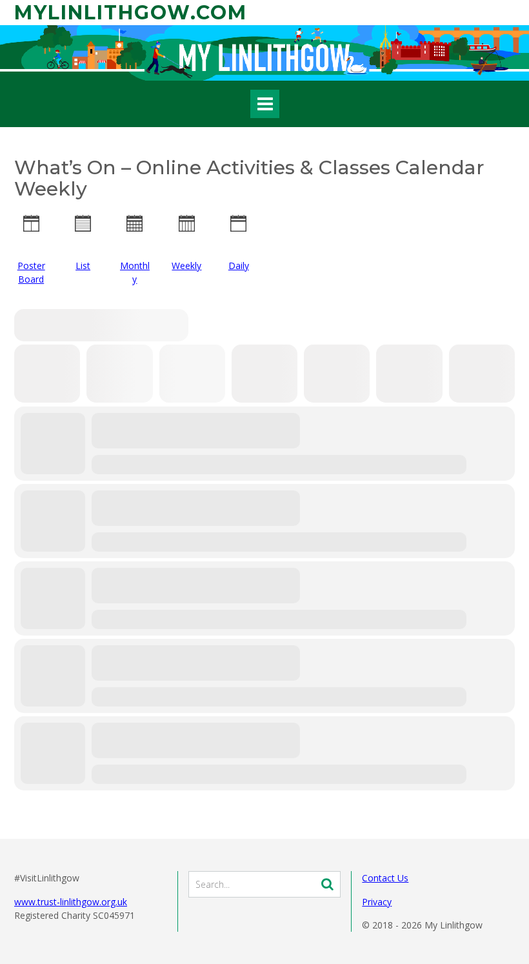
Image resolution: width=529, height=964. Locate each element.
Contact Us (385, 878)
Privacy (377, 902)
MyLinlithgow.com (130, 13)
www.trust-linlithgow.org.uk (70, 902)
